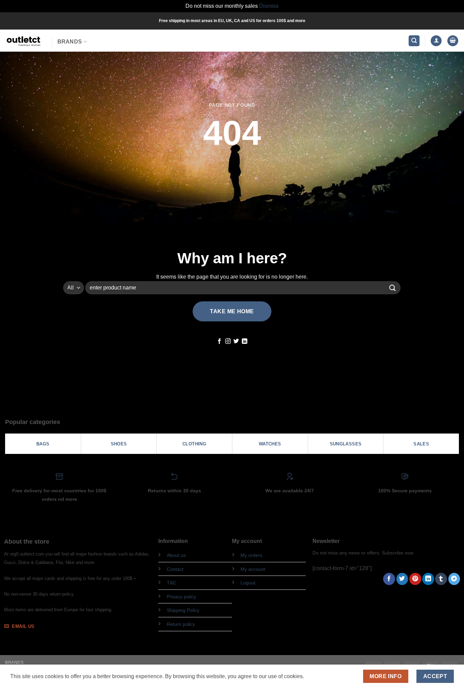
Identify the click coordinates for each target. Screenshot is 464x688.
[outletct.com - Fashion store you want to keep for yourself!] (23, 40)
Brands (69, 42)
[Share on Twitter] (402, 579)
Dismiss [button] (269, 6)
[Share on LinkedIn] (428, 579)
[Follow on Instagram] (228, 341)
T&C (171, 582)
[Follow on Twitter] (236, 341)
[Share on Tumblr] (441, 579)
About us (176, 555)
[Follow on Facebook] (219, 341)
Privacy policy (181, 596)
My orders (251, 555)
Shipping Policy (183, 610)
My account (252, 569)
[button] (414, 41)
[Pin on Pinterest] (415, 579)
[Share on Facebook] (389, 579)
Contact (175, 569)
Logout (247, 582)
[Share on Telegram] (454, 579)
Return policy (181, 624)
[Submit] (392, 287)
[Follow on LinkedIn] (244, 341)
